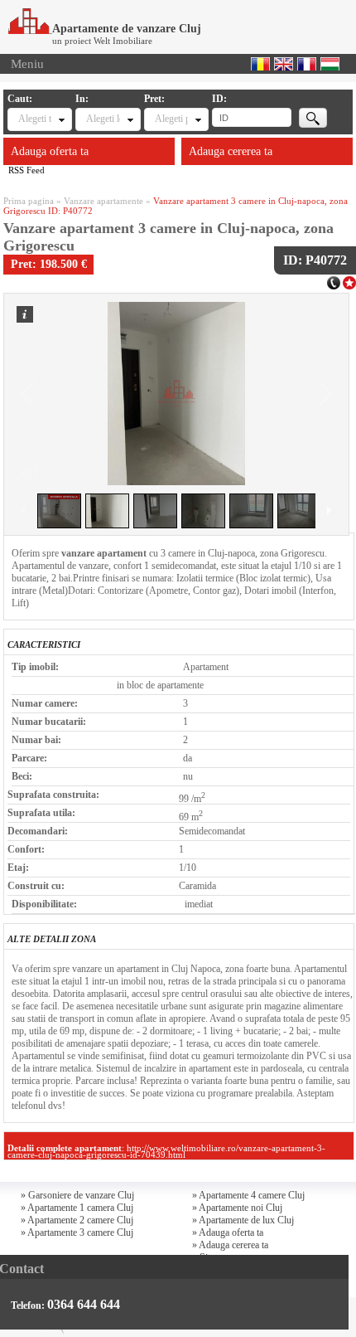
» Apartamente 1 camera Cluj (77, 1207)
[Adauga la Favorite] (349, 281)
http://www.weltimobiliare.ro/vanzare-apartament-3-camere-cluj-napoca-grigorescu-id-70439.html (166, 1151)
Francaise (306, 63)
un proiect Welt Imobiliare (102, 41)
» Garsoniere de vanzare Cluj (77, 1195)
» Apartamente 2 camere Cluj (77, 1220)
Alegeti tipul (34, 118)
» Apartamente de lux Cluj (243, 1220)
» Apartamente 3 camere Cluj (77, 1232)
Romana (260, 63)
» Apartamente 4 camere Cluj (248, 1195)
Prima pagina (28, 201)
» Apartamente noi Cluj (237, 1207)
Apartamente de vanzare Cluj (126, 28)
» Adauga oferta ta (227, 1232)
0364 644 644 (83, 1304)
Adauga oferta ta (50, 151)
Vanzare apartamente (103, 201)
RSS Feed (26, 170)
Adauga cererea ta (230, 151)
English (283, 63)
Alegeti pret (171, 118)
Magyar (329, 63)
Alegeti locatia (102, 118)
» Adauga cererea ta (230, 1245)
